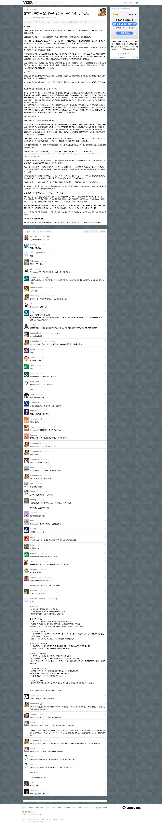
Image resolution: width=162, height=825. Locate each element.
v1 (31, 269)
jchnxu (32, 722)
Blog (47, 807)
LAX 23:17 (56, 819)
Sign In (137, 3)
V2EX (26, 9)
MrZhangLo (34, 261)
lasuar (34, 454)
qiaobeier (33, 714)
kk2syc (34, 299)
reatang (33, 277)
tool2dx (33, 325)
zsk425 (32, 537)
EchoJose (34, 590)
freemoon (33, 435)
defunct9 (33, 236)
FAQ (59, 807)
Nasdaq (33, 500)
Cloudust (33, 790)
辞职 (87, 231)
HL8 (31, 561)
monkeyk (33, 245)
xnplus (32, 427)
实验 (95, 231)
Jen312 (34, 707)
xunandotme (36, 446)
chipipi (32, 357)
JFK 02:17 (63, 819)
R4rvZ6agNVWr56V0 (37, 253)
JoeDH (32, 782)
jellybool (33, 577)
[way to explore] (28, 2)
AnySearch (122, 57)
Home (125, 3)
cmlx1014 (33, 411)
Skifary (32, 545)
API (54, 807)
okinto (32, 365)
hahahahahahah (36, 419)
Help (31, 807)
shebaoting (36, 18)
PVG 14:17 (49, 819)
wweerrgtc (34, 569)
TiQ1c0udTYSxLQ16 (37, 598)
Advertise (39, 807)
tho (31, 756)
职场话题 (33, 9)
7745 (32, 467)
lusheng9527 (35, 459)
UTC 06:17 (41, 819)
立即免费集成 (124, 53)
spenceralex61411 (37, 287)
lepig (32, 394)
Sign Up (131, 3)
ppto (32, 373)
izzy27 (32, 695)
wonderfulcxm (35, 333)
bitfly (32, 312)
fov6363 (33, 529)
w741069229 (34, 403)
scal (31, 483)
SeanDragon (34, 381)
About (23, 807)
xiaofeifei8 (34, 553)
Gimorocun (34, 491)
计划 (103, 231)
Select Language (102, 807)
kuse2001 (33, 513)
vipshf (32, 349)
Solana (67, 807)
